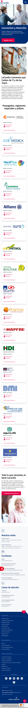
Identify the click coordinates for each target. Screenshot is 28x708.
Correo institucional (6, 645)
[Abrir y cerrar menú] (25, 2)
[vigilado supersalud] (14, 698)
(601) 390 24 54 (5, 606)
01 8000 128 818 (6, 597)
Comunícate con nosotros (11, 493)
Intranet (3, 643)
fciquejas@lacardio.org (7, 560)
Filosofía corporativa (6, 670)
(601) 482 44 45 (6, 592)
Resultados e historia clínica (7, 620)
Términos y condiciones (7, 658)
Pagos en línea (5, 633)
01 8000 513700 (11, 692)
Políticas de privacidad (6, 660)
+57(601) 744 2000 (7, 690)
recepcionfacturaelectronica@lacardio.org (13, 575)
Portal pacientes (5, 635)
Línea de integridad (6, 649)
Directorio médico (5, 624)
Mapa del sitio (4, 666)
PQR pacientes (5, 626)
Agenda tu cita (8, 40)
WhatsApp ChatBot (6, 622)
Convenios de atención (6, 657)
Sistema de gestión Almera (7, 647)
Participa (3, 664)
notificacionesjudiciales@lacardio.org (12, 570)
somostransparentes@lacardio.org (10, 579)
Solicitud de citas (5, 618)
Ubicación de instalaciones (7, 630)
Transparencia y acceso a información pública (11, 662)
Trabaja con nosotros (6, 668)
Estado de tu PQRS (6, 628)
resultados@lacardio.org (7, 565)
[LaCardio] (7, 2)
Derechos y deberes (6, 632)
